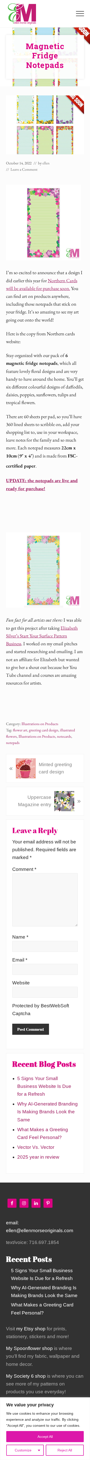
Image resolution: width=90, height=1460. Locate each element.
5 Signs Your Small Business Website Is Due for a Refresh (44, 1086)
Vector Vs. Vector (35, 1147)
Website (21, 982)
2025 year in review (38, 1157)
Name (20, 937)
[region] (45, 1428)
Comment (24, 869)
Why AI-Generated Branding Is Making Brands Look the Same (47, 1111)
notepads (13, 742)
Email (19, 960)
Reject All (65, 1450)
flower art (20, 730)
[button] (80, 13)
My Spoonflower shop (29, 1348)
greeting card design (43, 730)
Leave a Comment (24, 169)
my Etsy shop (31, 1328)
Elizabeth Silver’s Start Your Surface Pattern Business (42, 636)
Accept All (45, 1437)
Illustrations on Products (40, 723)
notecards (64, 736)
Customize (23, 1450)
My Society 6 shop (26, 1376)
